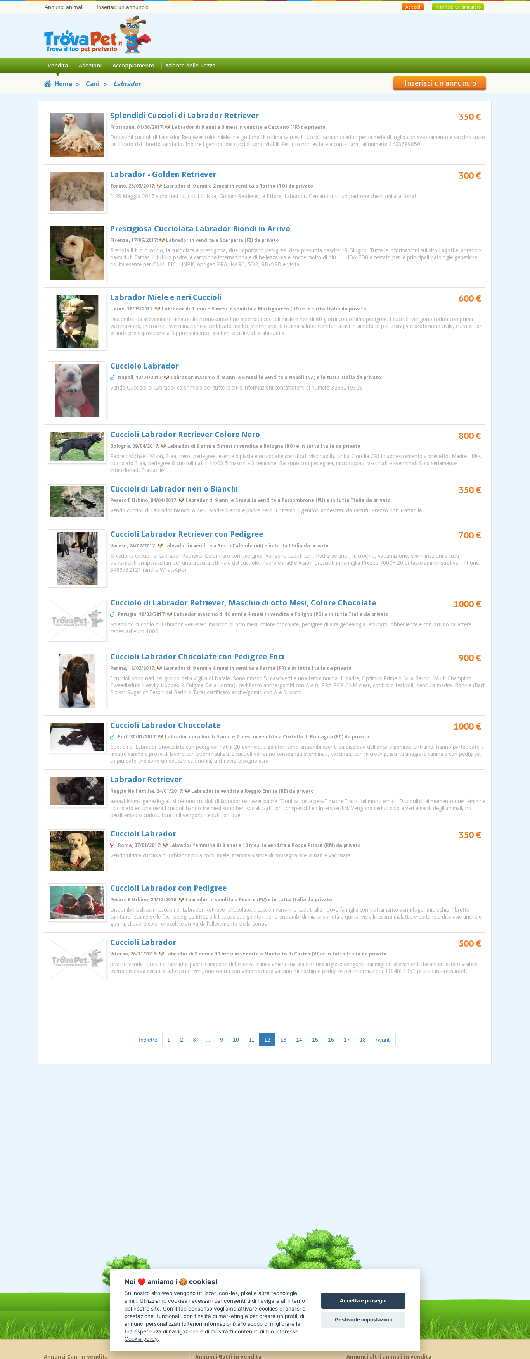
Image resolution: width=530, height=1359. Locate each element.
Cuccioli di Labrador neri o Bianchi (174, 488)
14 (299, 1039)
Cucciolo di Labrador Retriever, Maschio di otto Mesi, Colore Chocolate (243, 602)
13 (283, 1039)
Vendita (58, 65)
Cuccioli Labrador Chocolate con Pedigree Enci (197, 656)
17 (347, 1039)
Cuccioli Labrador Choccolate (165, 725)
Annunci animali (64, 7)
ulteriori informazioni (209, 1324)
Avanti (383, 1039)
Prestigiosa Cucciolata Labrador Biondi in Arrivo (200, 228)
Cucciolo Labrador (144, 366)
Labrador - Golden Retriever (163, 174)
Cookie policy (141, 1339)
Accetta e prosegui (363, 1301)
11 (252, 1039)
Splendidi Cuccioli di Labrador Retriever (184, 115)
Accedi (412, 7)
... (208, 1039)
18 (363, 1039)
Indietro (148, 1039)
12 (269, 1039)
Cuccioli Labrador (143, 833)
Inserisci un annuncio (123, 7)
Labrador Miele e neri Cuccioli (166, 297)
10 (236, 1039)
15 (315, 1039)
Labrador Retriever (146, 779)
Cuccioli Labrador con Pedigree (168, 888)
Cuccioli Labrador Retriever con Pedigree (186, 534)
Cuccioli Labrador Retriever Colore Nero (185, 434)
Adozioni (90, 65)
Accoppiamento (133, 65)
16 (331, 1039)
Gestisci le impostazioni (363, 1320)
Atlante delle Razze (190, 65)
